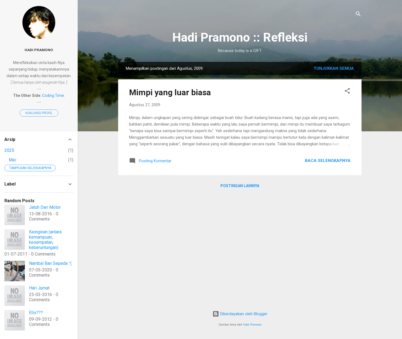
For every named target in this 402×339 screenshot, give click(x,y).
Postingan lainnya (239, 186)
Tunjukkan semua (334, 68)
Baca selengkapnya (328, 160)
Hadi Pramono (252, 324)
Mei (12, 160)
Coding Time (53, 95)
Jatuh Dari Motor (45, 207)
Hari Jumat (39, 288)
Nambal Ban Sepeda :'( (50, 263)
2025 (9, 150)
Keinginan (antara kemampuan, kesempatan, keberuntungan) (45, 239)
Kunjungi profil (39, 113)
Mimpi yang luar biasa (170, 92)
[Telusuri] (358, 15)
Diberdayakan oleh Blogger (243, 313)
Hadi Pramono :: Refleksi (239, 37)
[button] (347, 92)
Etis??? (36, 312)
